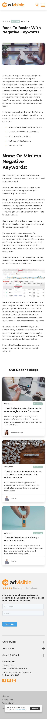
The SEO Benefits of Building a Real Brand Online (21, 539)
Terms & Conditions (9, 703)
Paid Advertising (12, 380)
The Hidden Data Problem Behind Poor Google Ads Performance (23, 410)
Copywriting (14, 443)
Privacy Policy (7, 699)
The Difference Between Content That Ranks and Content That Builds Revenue (23, 474)
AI (6, 443)
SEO (39, 443)
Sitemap (5, 696)
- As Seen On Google (30, 588)
